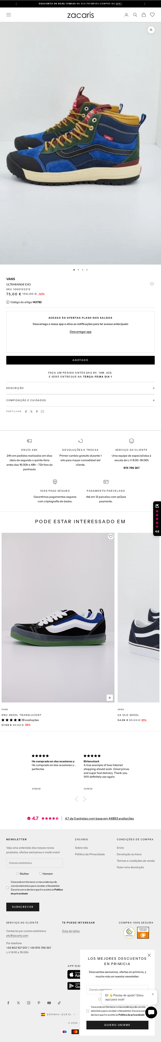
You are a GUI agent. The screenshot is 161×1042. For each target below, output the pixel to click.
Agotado (80, 360)
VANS (10, 279)
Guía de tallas (71, 931)
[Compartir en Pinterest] (36, 411)
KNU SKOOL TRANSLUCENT (22, 714)
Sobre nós (81, 848)
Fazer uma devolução (130, 867)
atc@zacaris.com (17, 935)
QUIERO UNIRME (117, 1024)
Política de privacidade (132, 1014)
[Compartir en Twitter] (31, 411)
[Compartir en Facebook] (25, 411)
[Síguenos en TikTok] (59, 1003)
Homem (48, 873)
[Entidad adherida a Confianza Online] (136, 933)
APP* (119, 3)
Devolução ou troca (129, 854)
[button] (77, 799)
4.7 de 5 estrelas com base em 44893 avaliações (99, 818)
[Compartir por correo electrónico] (42, 411)
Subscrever (23, 906)
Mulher (24, 873)
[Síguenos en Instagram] (29, 1003)
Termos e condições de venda (136, 860)
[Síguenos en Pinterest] (39, 1003)
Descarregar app (80, 331)
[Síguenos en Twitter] (18, 1003)
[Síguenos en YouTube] (49, 1003)
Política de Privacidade (90, 854)
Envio (120, 848)
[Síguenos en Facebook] (8, 1003)
